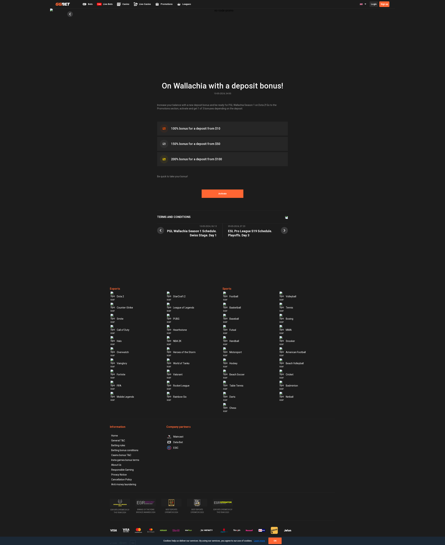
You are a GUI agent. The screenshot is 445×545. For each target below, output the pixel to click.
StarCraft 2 (179, 296)
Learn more (259, 541)
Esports (115, 288)
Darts (232, 396)
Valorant (178, 374)
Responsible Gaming (122, 469)
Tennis (289, 307)
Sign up (384, 4)
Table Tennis (236, 385)
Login (374, 4)
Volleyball (291, 296)
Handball (234, 341)
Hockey (233, 363)
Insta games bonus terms (125, 460)
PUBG (176, 318)
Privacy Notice (119, 474)
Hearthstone (180, 329)
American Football (296, 352)
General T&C (118, 440)
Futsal (232, 329)
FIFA (119, 385)
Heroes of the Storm (184, 352)
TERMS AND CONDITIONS (174, 217)
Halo (119, 341)
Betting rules (118, 445)
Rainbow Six (180, 396)
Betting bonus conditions (124, 450)
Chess (232, 408)
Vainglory (122, 363)
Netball (289, 396)
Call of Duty (123, 329)
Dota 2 (120, 296)
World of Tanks (181, 363)
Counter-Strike (125, 307)
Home (114, 435)
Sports (226, 288)
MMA (289, 329)
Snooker (290, 341)
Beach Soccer (237, 374)
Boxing (289, 318)
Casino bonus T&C (121, 455)
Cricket (289, 374)
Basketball (235, 307)
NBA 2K (177, 341)
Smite (120, 318)
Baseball (234, 318)
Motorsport (235, 352)
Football (233, 296)
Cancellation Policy (121, 479)
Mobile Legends (125, 396)
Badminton (292, 385)
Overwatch (123, 352)
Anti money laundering (123, 484)
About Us (116, 464)
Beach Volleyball (295, 363)
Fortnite (121, 374)
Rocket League (181, 385)
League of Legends (183, 307)
